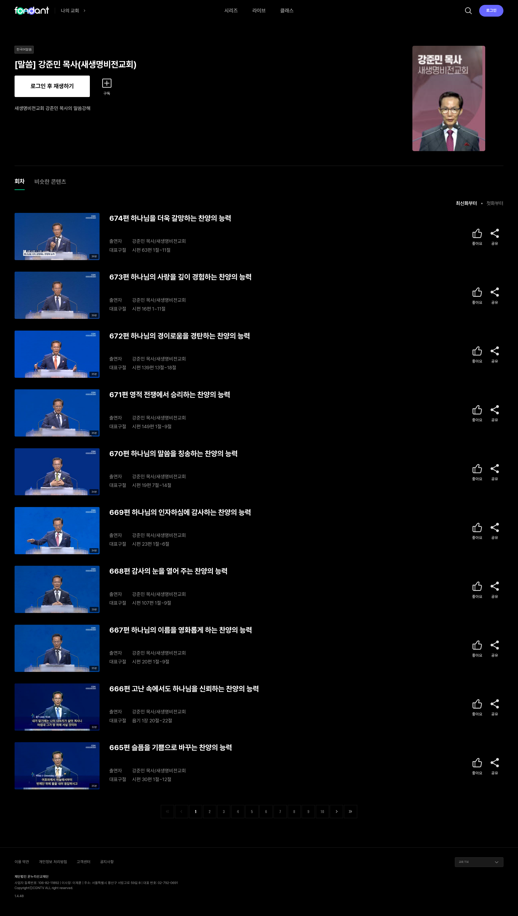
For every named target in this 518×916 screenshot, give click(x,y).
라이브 (259, 10)
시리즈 (231, 10)
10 (322, 811)
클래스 (287, 10)
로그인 (491, 10)
